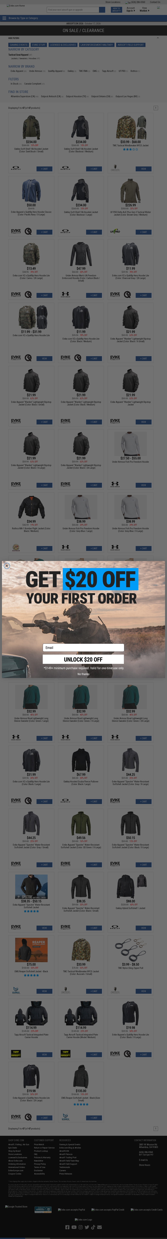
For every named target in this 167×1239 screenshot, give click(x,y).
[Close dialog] (7, 566)
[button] (83, 662)
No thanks (84, 674)
